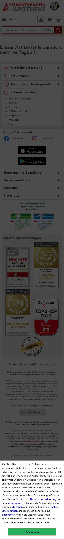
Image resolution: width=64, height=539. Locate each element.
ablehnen (17, 507)
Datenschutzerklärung (43, 499)
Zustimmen (8, 515)
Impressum (14, 503)
